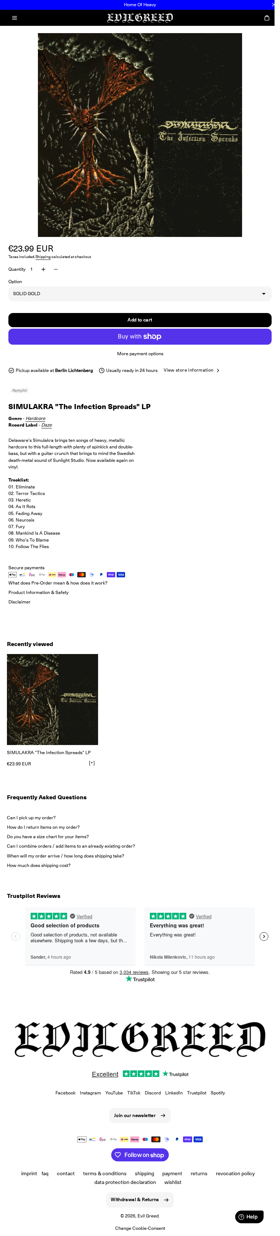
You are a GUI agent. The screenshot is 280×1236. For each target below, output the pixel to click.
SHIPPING (141, 1173)
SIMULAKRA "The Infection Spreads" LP (49, 752)
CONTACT (63, 1173)
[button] (14, 17)
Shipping (43, 257)
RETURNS (196, 1173)
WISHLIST (170, 1182)
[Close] (274, 4)
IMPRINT (27, 1173)
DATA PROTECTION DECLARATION (122, 1182)
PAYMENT (170, 1173)
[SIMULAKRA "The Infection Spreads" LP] (52, 699)
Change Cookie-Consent (137, 1228)
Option (15, 281)
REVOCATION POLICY (232, 1173)
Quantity (17, 269)
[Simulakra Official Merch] (26, 390)
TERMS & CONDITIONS (102, 1173)
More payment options (137, 353)
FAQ (42, 1173)
